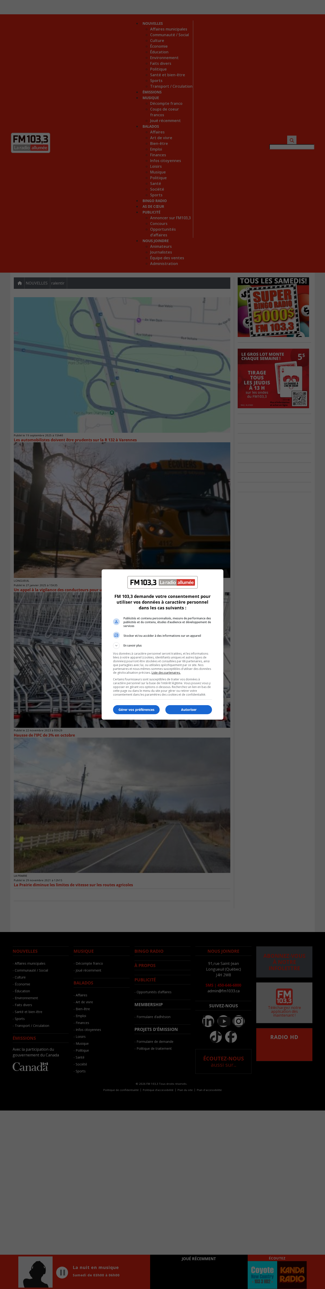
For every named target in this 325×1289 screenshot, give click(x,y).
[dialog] (162, 644)
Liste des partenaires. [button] (166, 673)
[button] (162, 645)
